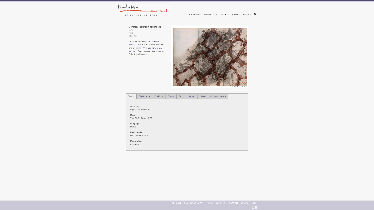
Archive (234, 15)
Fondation (194, 15)
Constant (207, 15)
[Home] (145, 10)
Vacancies (233, 203)
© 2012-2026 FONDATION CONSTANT (187, 203)
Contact (245, 203)
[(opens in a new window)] (253, 207)
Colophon (221, 203)
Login (254, 203)
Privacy (209, 203)
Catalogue (221, 15)
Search (255, 14)
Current (246, 15)
